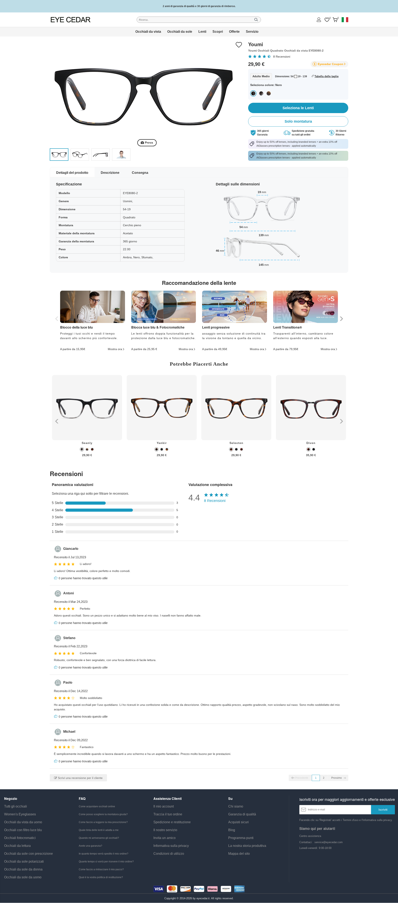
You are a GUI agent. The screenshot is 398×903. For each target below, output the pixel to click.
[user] (318, 19)
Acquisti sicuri (238, 822)
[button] (341, 319)
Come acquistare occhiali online (97, 806)
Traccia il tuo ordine (167, 814)
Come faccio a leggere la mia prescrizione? (103, 822)
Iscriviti (383, 809)
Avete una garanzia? (90, 845)
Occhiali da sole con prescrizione (28, 853)
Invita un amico (164, 838)
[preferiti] (326, 20)
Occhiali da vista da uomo (23, 822)
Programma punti (241, 838)
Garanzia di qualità (242, 814)
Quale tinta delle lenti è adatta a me (99, 830)
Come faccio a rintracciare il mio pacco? (101, 869)
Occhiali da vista (148, 31)
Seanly (87, 443)
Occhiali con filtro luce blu (23, 830)
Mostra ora (115, 349)
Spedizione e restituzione (172, 822)
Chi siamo (235, 806)
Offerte (234, 31)
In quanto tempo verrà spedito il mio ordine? (103, 853)
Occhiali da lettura (17, 845)
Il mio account (163, 806)
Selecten (236, 443)
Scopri (217, 31)
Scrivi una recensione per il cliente (80, 778)
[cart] (334, 19)
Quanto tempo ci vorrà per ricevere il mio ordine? (106, 861)
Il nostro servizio (165, 830)
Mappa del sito (239, 853)
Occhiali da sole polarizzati (24, 861)
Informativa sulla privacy (171, 845)
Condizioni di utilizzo (168, 853)
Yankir (162, 443)
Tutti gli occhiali (15, 806)
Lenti (202, 31)
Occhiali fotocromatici (20, 838)
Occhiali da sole (179, 31)
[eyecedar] (71, 19)
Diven (310, 443)
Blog (231, 830)
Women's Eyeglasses (20, 814)
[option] (87, 419)
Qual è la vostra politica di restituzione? (101, 877)
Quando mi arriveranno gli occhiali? (99, 838)
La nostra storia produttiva (247, 845)
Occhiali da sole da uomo (22, 877)
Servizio (252, 31)
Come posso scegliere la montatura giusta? (103, 814)
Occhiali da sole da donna (23, 869)
